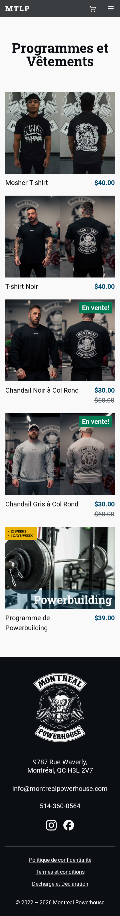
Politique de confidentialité (60, 860)
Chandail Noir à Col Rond (42, 390)
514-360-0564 (60, 806)
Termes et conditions (60, 872)
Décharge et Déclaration (60, 884)
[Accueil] (60, 707)
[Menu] (111, 9)
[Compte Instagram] (51, 825)
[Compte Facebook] (68, 825)
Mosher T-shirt (26, 183)
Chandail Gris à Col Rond (41, 504)
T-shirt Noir (21, 286)
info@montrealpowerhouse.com (60, 788)
